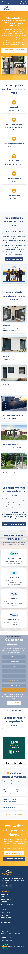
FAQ (4, 920)
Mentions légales (11, 951)
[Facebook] (21, 1)
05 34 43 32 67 (7, 931)
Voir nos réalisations (14, 207)
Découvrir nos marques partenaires (14, 524)
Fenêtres (5, 894)
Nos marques (6, 915)
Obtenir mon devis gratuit (14, 853)
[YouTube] (23, 1)
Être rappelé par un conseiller (14, 858)
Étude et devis (6, 922)
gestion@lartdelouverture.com (11, 933)
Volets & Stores (7, 899)
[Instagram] (25, 1)
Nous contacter (14, 702)
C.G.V (19, 951)
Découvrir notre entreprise (14, 259)
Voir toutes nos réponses (15, 814)
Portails (5, 901)
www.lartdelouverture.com (14, 946)
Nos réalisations (7, 917)
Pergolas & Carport (8, 904)
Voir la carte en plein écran (14, 710)
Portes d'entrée (7, 897)
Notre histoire (7, 913)
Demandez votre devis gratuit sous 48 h (14, 50)
